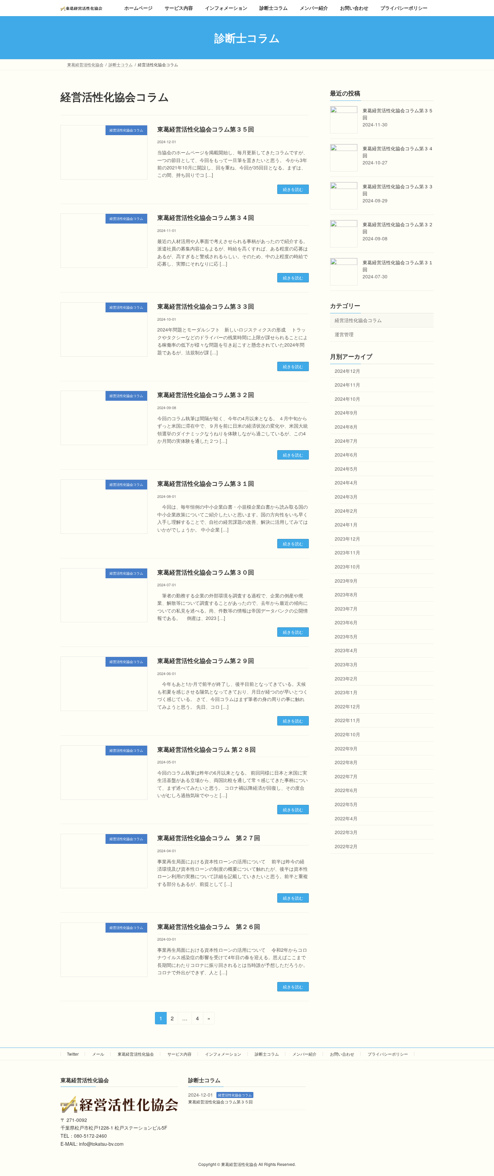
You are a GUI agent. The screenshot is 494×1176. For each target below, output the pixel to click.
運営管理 (344, 334)
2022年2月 (346, 846)
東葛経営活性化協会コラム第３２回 (205, 394)
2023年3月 (346, 664)
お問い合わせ (342, 1054)
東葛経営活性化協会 (136, 1054)
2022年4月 (346, 818)
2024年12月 (347, 370)
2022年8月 (346, 762)
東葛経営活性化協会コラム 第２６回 (208, 926)
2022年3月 (346, 832)
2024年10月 (347, 398)
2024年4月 (346, 482)
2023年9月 (346, 580)
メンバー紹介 (304, 1054)
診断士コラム (267, 1054)
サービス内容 (179, 1054)
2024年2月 (346, 510)
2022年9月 (346, 748)
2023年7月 (346, 608)
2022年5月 (346, 804)
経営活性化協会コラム (358, 320)
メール (98, 1054)
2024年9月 (346, 412)
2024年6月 (346, 454)
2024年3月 (346, 496)
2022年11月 (347, 720)
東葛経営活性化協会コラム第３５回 (205, 129)
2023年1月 (346, 692)
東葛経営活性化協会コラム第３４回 (205, 217)
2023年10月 (347, 566)
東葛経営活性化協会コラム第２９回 (205, 660)
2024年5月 (346, 468)
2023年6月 (346, 622)
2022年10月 (347, 734)
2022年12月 (347, 706)
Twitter (73, 1054)
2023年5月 (346, 636)
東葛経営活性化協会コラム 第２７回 (208, 837)
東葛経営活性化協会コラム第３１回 (205, 483)
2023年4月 (346, 650)
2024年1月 (346, 524)
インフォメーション (223, 1054)
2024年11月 (347, 384)
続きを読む (293, 189)
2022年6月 (346, 790)
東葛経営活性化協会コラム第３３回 (205, 306)
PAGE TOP (476, 1134)
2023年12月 (347, 538)
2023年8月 (346, 594)
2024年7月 (346, 440)
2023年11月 (347, 552)
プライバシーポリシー (388, 1054)
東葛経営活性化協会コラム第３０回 (205, 572)
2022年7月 (346, 776)
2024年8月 (346, 426)
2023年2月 (346, 678)
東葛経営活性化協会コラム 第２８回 (206, 749)
